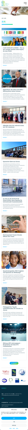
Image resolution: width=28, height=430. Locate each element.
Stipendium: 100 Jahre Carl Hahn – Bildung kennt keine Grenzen (13, 90)
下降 (14, 421)
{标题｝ (10, 428)
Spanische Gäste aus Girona (11, 161)
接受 (14, 418)
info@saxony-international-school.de (11, 395)
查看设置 (14, 425)
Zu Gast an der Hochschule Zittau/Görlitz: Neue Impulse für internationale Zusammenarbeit (12, 200)
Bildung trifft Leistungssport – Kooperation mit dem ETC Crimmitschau (12, 344)
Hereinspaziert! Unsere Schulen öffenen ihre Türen (12, 235)
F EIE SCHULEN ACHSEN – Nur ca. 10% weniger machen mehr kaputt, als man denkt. (13, 49)
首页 (2, 18)
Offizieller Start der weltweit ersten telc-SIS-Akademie (13, 126)
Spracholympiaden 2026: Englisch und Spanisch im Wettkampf (13, 271)
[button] (26, 409)
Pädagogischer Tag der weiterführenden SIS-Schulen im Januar (13, 308)
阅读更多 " (5, 65)
